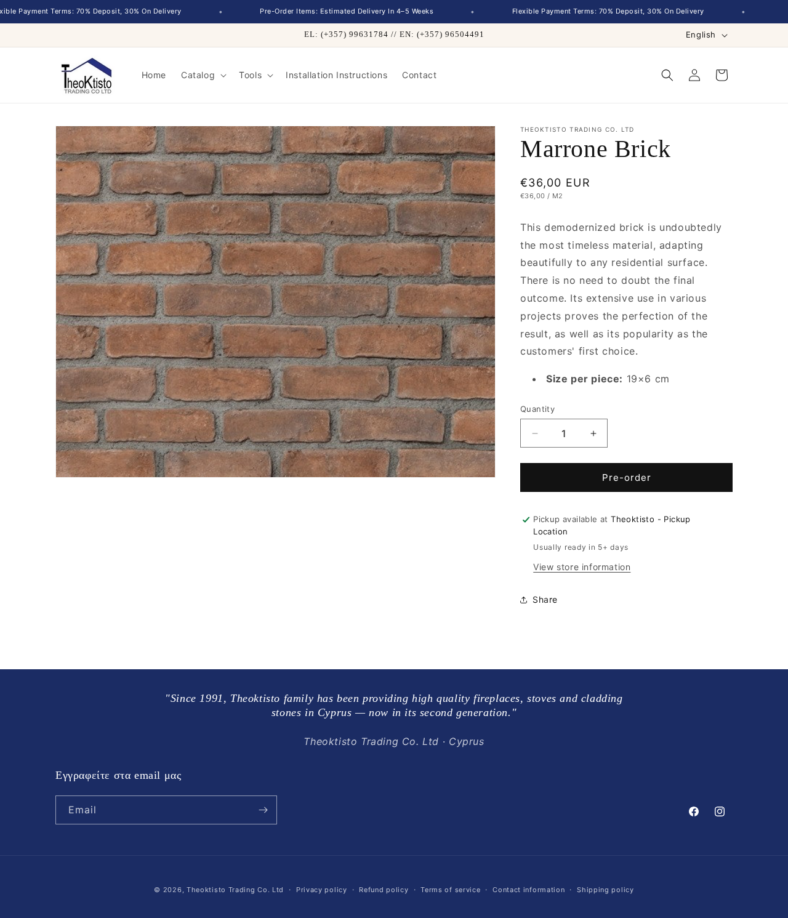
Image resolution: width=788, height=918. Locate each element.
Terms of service (450, 889)
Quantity (537, 409)
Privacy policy (321, 889)
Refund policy (383, 889)
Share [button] (545, 599)
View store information (581, 567)
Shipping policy (605, 889)
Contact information (528, 889)
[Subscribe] (262, 809)
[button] (202, 75)
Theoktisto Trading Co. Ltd (235, 889)
